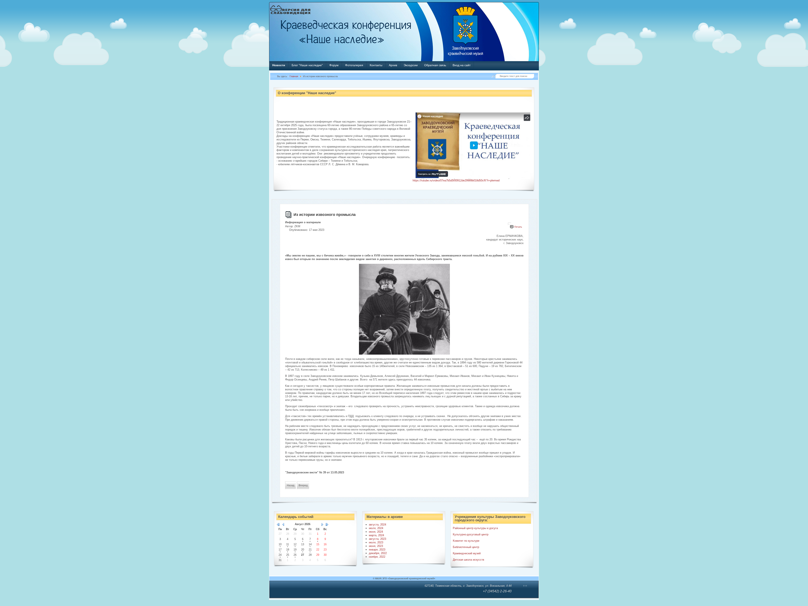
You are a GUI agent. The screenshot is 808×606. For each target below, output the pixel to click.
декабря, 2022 (378, 553)
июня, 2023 (376, 546)
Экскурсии (411, 65)
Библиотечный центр (466, 547)
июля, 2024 (376, 528)
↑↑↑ (525, 585)
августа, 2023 (377, 538)
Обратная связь (435, 65)
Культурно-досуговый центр (470, 534)
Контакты (376, 65)
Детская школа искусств (468, 559)
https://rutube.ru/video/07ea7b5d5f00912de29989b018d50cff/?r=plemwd (456, 180)
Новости (278, 65)
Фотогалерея (354, 65)
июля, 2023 (376, 542)
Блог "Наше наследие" (307, 65)
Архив (393, 65)
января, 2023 (377, 549)
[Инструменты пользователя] (509, 224)
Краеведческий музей (467, 553)
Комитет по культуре (466, 540)
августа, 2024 (377, 524)
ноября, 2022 (377, 556)
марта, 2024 (376, 535)
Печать (518, 227)
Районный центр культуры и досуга (475, 528)
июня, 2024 (376, 531)
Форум (334, 65)
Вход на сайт (461, 65)
